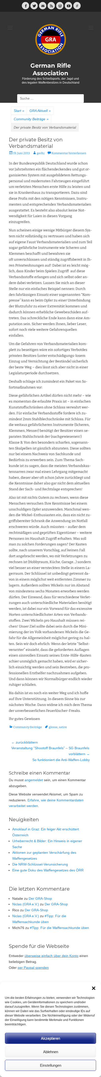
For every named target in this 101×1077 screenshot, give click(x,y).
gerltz (41, 153)
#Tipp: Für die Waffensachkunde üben (59, 928)
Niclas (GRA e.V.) (25, 904)
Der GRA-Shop (40, 898)
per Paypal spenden (33, 968)
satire (63, 727)
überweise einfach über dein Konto (51, 956)
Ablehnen (50, 1052)
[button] (93, 988)
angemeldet (34, 780)
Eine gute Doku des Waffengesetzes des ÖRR (48, 870)
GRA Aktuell (40, 111)
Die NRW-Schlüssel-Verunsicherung (40, 864)
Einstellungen (50, 1065)
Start (19, 111)
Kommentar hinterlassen (68, 153)
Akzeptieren (50, 1038)
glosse (53, 727)
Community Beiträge (31, 119)
